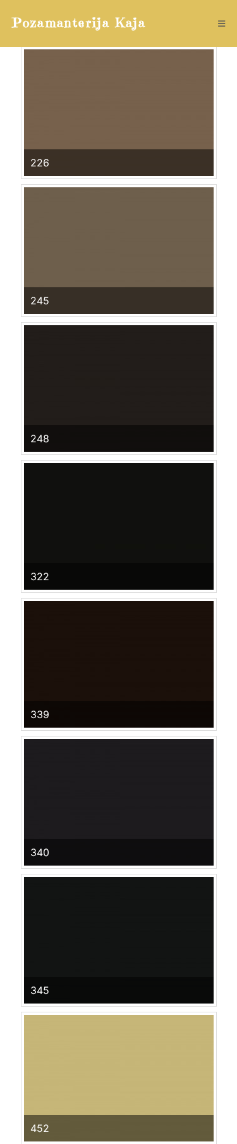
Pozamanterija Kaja (79, 23)
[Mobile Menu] (222, 23)
